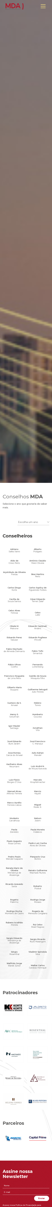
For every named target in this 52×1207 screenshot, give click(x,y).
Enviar (41, 1198)
